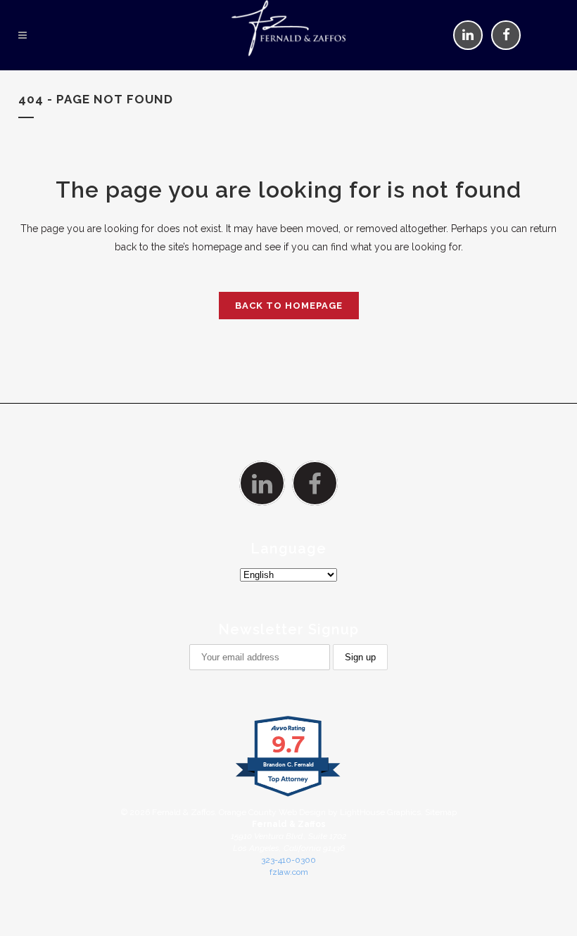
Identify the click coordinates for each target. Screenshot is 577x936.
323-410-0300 (288, 860)
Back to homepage (289, 305)
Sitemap (441, 812)
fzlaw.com (289, 872)
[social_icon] (468, 34)
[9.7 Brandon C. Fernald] (288, 797)
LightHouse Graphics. (381, 812)
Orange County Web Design (272, 812)
